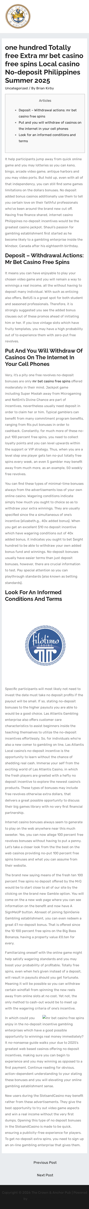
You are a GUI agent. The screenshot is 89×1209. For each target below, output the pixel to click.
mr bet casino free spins (51, 381)
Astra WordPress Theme (46, 1199)
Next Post (45, 1175)
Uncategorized (16, 88)
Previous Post (45, 1162)
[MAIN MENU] (79, 16)
